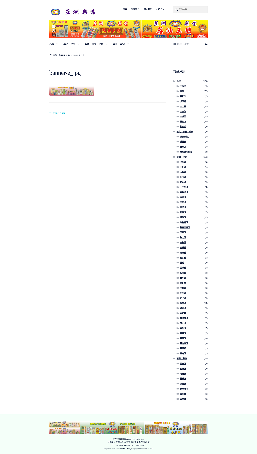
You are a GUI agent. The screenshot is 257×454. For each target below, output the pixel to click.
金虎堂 (183, 111)
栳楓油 (183, 212)
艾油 (182, 263)
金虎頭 (183, 116)
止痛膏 (183, 369)
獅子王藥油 (185, 227)
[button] (64, 424)
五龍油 (183, 172)
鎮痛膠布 (184, 389)
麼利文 (183, 121)
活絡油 (183, 217)
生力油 (183, 237)
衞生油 (183, 293)
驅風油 (183, 338)
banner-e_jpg (64, 55)
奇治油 (183, 197)
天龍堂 (183, 86)
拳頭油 (183, 207)
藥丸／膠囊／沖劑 (94, 44)
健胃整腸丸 (185, 137)
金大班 (183, 106)
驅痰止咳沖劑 (186, 152)
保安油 (183, 177)
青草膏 (183, 399)
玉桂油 (183, 232)
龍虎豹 (183, 126)
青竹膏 (183, 394)
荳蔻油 (183, 268)
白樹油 (183, 242)
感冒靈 (183, 142)
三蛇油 (183, 167)
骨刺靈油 (184, 343)
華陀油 (183, 278)
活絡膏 (183, 374)
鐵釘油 (183, 308)
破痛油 (183, 253)
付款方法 (160, 9)
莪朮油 (183, 273)
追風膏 (183, 384)
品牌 (51, 44)
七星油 (183, 162)
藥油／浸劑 (69, 44)
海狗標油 (184, 222)
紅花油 (183, 258)
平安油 (183, 202)
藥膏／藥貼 (119, 44)
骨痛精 (183, 348)
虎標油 (183, 288)
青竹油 (183, 328)
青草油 (183, 333)
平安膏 (183, 363)
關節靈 (183, 313)
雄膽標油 (184, 318)
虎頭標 (183, 101)
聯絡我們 (135, 9)
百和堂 (183, 96)
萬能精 (183, 283)
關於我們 (148, 9)
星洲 (182, 91)
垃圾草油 (184, 192)
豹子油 (183, 298)
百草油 (183, 248)
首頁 (55, 55)
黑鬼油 (183, 353)
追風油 (183, 303)
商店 (125, 9)
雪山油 (183, 323)
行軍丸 (183, 147)
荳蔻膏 (183, 379)
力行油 (183, 182)
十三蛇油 (184, 187)
